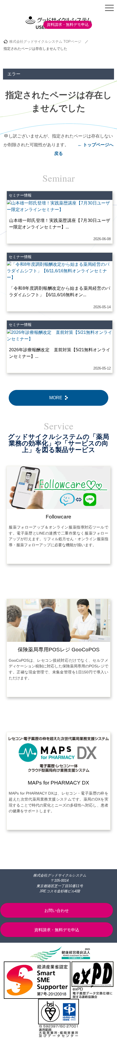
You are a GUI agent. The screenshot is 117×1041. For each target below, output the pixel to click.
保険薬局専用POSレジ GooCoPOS (59, 649)
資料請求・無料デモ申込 (68, 24)
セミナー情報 (20, 195)
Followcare (58, 517)
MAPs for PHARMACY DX (58, 783)
